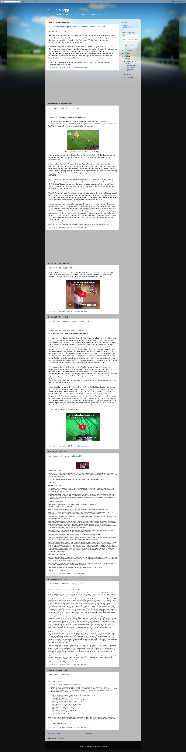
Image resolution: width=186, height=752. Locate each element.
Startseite (89, 734)
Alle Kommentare (131, 39)
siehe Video (112, 373)
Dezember (130, 61)
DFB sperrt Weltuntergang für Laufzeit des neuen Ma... (131, 67)
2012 (126, 59)
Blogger (104, 746)
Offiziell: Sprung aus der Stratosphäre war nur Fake (70, 321)
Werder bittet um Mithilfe (58, 675)
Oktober (129, 74)
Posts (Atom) (61, 738)
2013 (126, 56)
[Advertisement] (83, 86)
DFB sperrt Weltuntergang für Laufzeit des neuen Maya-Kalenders (76, 27)
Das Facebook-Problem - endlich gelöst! (65, 456)
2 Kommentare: (79, 573)
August (128, 77)
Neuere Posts (54, 734)
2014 (126, 53)
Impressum (126, 28)
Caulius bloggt (57, 10)
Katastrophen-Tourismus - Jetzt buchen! (65, 583)
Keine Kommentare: (81, 67)
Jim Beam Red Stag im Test (60, 268)
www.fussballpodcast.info (100, 224)
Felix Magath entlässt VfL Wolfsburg (63, 108)
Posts (127, 36)
